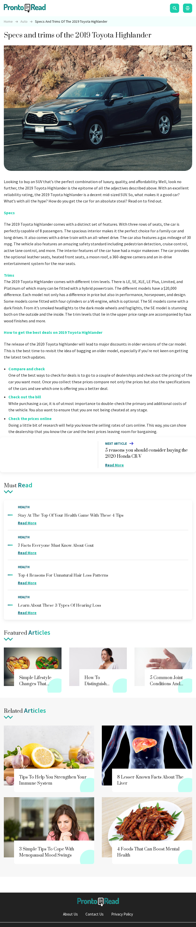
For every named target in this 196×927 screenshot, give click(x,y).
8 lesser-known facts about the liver (150, 780)
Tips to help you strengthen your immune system (53, 780)
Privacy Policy (122, 914)
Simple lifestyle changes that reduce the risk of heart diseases (37, 681)
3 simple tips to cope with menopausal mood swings (46, 852)
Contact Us (94, 914)
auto (24, 21)
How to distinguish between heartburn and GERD (99, 681)
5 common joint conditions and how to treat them (166, 681)
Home (8, 21)
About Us (70, 914)
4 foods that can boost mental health (148, 852)
